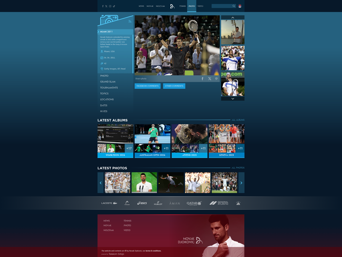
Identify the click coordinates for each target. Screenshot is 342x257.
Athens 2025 (189, 155)
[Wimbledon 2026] (115, 134)
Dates (103, 105)
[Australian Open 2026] (152, 134)
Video (200, 6)
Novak (150, 6)
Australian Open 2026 (152, 155)
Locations (107, 99)
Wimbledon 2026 (115, 155)
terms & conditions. (153, 251)
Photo (192, 6)
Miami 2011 (106, 32)
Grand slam (107, 82)
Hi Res (103, 111)
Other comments (174, 86)
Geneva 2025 (226, 155)
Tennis (182, 6)
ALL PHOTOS (238, 168)
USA (113, 51)
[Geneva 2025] (227, 134)
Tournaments (109, 88)
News (141, 6)
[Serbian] (240, 6)
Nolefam (160, 6)
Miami (107, 51)
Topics (104, 94)
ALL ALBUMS (238, 120)
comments (148, 86)
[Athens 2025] (189, 134)
